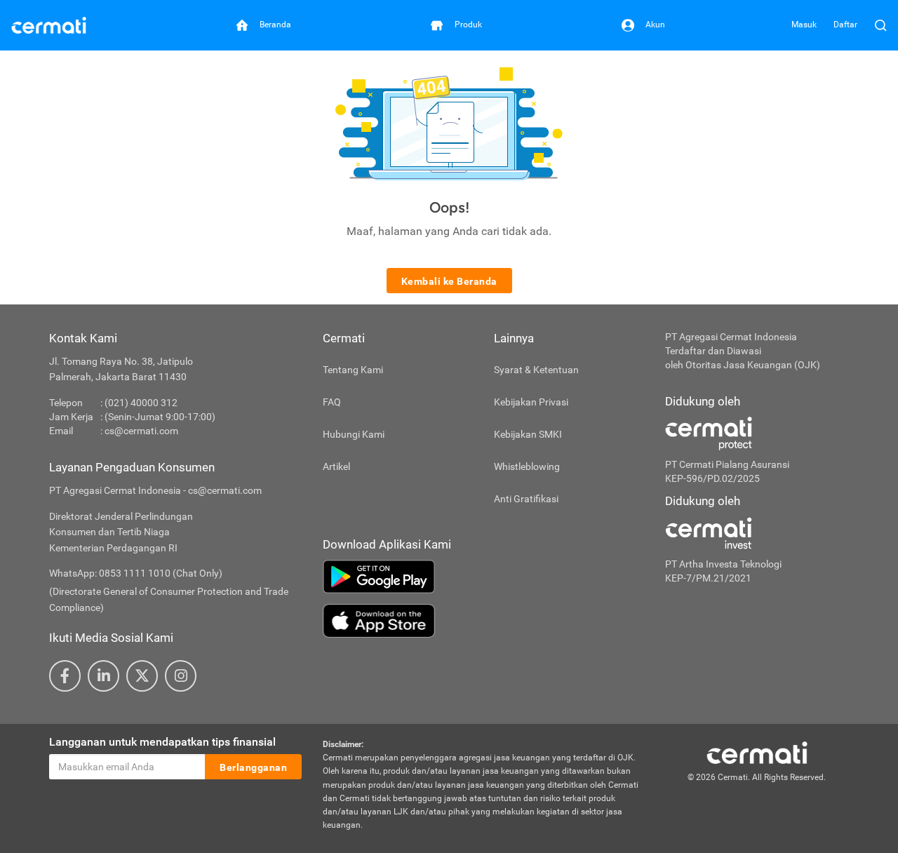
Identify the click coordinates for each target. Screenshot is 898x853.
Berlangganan (253, 767)
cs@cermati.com (141, 430)
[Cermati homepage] (756, 752)
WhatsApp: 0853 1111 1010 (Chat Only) (135, 573)
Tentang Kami (353, 369)
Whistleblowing (527, 466)
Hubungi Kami (353, 434)
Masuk (804, 24)
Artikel (336, 466)
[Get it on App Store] (483, 621)
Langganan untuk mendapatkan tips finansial (162, 741)
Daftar (845, 24)
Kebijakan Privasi (531, 402)
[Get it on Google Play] (483, 576)
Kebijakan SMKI (528, 434)
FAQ (332, 402)
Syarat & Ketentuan (536, 369)
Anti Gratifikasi (526, 498)
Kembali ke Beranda (449, 281)
